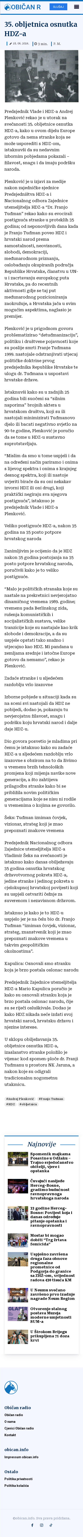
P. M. (57, 44)
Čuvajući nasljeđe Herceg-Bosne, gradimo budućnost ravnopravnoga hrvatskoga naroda (49, 1189)
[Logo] (41, 1387)
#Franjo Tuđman (51, 1099)
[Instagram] (41, 1525)
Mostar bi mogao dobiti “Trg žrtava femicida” (48, 1239)
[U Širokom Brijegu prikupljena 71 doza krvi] (18, 1337)
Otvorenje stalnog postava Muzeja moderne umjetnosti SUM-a (50, 1315)
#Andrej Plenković (20, 1099)
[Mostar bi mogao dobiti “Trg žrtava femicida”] (18, 1240)
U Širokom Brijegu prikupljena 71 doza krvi (49, 1336)
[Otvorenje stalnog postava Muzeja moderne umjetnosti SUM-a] (18, 1314)
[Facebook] (32, 1525)
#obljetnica (28, 1104)
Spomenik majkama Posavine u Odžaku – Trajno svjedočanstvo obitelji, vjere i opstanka (51, 1162)
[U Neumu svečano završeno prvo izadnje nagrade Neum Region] (18, 1295)
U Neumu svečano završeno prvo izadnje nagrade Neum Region (52, 1294)
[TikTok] (50, 1525)
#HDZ (10, 1104)
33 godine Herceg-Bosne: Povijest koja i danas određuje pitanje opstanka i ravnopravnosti (51, 1217)
